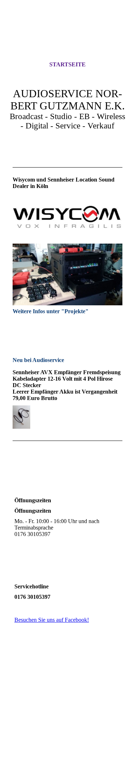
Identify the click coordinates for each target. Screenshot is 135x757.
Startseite (67, 64)
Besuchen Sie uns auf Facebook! (51, 620)
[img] (67, 37)
